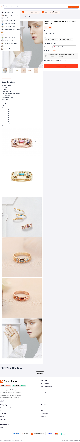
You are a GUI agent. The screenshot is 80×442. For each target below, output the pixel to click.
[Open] (74, 47)
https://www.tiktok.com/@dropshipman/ (1, 401)
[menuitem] (10, 12)
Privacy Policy (72, 440)
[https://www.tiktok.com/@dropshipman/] (1, 401)
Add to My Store (61, 66)
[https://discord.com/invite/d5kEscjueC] (3, 401)
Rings (29, 16)
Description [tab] (6, 77)
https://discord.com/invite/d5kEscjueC (3, 401)
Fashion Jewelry (21, 16)
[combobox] (62, 47)
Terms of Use (65, 440)
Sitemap (78, 440)
